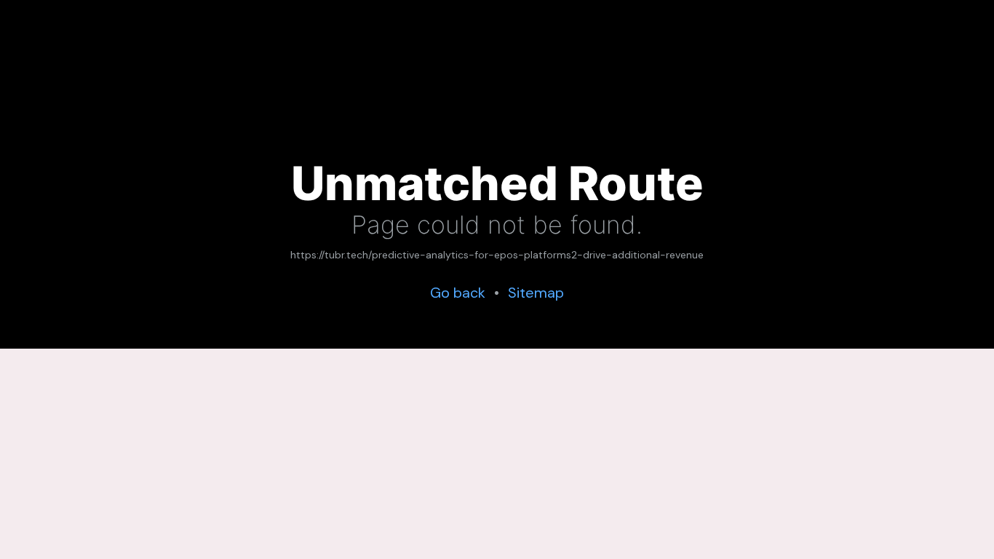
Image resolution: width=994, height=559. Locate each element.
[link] (497, 255)
